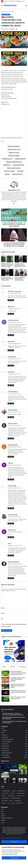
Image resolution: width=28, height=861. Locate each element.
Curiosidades (5, 737)
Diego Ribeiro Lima (14, 190)
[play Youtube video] (14, 58)
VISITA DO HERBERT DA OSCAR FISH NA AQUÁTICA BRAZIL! (20, 279)
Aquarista (4, 795)
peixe (8, 803)
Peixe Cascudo (5, 746)
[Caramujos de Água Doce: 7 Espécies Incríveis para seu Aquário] (5, 686)
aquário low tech (7, 158)
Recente (13, 666)
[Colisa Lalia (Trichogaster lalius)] (5, 773)
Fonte (2, 141)
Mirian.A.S (11, 306)
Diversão (11, 800)
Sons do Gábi (12, 486)
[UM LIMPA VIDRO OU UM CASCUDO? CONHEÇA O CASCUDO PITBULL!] (7, 258)
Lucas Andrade (12, 514)
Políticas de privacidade (11, 854)
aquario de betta (14, 152)
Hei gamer (11, 372)
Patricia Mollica (13, 391)
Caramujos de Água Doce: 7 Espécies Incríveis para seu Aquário (17, 686)
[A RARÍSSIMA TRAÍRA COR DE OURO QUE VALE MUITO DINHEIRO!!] (5, 679)
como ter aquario (10, 171)
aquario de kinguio (14, 155)
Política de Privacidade (6, 818)
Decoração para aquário (7, 739)
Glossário (3, 820)
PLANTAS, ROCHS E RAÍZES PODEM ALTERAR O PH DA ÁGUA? (7, 279)
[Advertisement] (14, 23)
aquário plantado (20, 158)
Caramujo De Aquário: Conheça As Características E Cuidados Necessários (18, 673)
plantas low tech (17, 174)
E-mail (3, 613)
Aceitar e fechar (14, 857)
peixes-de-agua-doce (7, 752)
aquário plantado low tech (14, 162)
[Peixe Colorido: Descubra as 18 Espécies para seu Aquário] (5, 692)
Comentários (22, 666)
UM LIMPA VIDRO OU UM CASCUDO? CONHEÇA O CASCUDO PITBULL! (7, 265)
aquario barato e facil (14, 149)
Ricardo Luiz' (12, 530)
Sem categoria (5, 755)
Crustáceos (4, 735)
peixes (8, 174)
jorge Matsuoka (13, 445)
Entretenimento (18, 800)
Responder (10, 300)
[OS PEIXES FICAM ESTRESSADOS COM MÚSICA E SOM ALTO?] (21, 258)
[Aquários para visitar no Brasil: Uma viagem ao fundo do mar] (14, 766)
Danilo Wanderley (13, 562)
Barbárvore (11, 341)
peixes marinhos (5, 750)
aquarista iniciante (19, 165)
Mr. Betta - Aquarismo (15, 291)
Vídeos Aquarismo (6, 757)
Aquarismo (4, 730)
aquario (13, 790)
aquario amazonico (14, 146)
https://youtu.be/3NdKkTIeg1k (20, 297)
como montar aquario (14, 168)
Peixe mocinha (5, 748)
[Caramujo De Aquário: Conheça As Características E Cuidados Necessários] (5, 673)
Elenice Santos (12, 423)
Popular (4, 666)
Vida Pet (10, 463)
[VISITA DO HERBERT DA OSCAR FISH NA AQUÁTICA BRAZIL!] (21, 272)
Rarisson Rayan (13, 410)
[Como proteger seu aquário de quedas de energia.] (5, 766)
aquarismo (7, 165)
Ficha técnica (5, 743)
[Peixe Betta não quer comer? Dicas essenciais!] (5, 699)
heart (9, 543)
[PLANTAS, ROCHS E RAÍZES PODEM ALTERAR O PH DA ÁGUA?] (7, 272)
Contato (3, 815)
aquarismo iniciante (20, 793)
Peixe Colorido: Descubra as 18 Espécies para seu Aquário (18, 691)
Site (2, 618)
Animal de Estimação (6, 790)
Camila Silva (12, 357)
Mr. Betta (20, 171)
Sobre (2, 813)
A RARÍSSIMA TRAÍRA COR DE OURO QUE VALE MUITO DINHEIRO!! (17, 679)
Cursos (2, 822)
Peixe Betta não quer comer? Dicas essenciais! (18, 697)
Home (2, 811)
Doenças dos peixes (6, 741)
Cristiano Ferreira (13, 320)
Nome (3, 608)
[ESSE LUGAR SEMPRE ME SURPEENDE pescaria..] (14, 771)
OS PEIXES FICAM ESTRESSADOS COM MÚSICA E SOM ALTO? (20, 265)
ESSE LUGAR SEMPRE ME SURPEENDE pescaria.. (15, 1)
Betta (3, 732)
